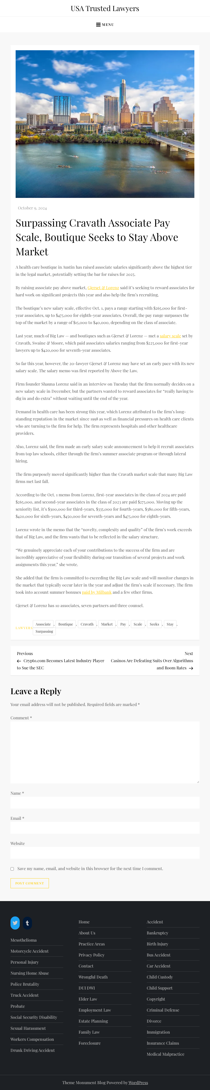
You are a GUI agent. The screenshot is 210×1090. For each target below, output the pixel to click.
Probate (17, 1006)
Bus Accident (159, 954)
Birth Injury (157, 943)
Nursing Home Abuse (29, 973)
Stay (170, 624)
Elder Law (88, 999)
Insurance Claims (163, 1043)
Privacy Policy (91, 954)
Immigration (158, 1032)
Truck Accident (24, 995)
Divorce (154, 1021)
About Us (87, 932)
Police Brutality (24, 984)
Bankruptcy (157, 932)
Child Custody (160, 977)
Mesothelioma (23, 940)
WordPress (138, 1082)
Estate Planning (93, 1021)
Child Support (160, 988)
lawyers (24, 628)
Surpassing (44, 631)
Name (17, 793)
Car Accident (159, 965)
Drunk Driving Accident (32, 1050)
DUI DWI (87, 988)
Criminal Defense (163, 1010)
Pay (123, 624)
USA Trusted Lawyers (105, 8)
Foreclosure (90, 1043)
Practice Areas (92, 943)
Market (107, 624)
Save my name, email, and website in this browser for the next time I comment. (90, 868)
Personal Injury (24, 962)
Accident (155, 921)
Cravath (87, 624)
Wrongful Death (93, 977)
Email (17, 818)
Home (84, 921)
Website (17, 843)
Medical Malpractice (165, 1054)
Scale (138, 624)
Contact (86, 965)
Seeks (154, 624)
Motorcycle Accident (29, 951)
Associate (43, 624)
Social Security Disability (33, 1017)
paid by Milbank (97, 592)
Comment (21, 717)
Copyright (156, 999)
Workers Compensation (32, 1039)
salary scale (170, 335)
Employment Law (95, 1010)
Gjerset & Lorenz (103, 287)
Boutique (65, 624)
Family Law (89, 1032)
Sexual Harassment (28, 1028)
